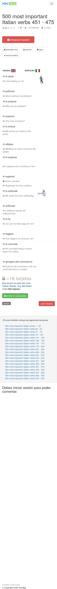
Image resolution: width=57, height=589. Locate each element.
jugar (40, 49)
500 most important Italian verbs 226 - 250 (24, 352)
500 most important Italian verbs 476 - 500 (24, 378)
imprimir (28, 49)
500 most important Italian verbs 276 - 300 (24, 357)
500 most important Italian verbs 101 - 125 (24, 337)
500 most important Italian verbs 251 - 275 (24, 355)
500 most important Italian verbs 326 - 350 (24, 363)
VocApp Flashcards (11, 584)
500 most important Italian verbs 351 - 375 (24, 366)
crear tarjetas (47, 303)
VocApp (47, 27)
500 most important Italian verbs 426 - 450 (24, 375)
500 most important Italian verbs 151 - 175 (24, 343)
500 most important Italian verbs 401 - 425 (24, 372)
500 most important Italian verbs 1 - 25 (23, 325)
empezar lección (19, 40)
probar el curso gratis (16, 295)
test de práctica (12, 55)
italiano (7, 303)
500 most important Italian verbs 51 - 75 (23, 331)
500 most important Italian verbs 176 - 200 (24, 346)
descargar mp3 (11, 49)
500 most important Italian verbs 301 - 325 (24, 360)
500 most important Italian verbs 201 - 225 (24, 349)
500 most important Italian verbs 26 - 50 (23, 328)
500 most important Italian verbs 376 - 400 (24, 369)
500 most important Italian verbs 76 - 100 (24, 334)
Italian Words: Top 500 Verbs (17, 286)
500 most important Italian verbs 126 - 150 (24, 340)
